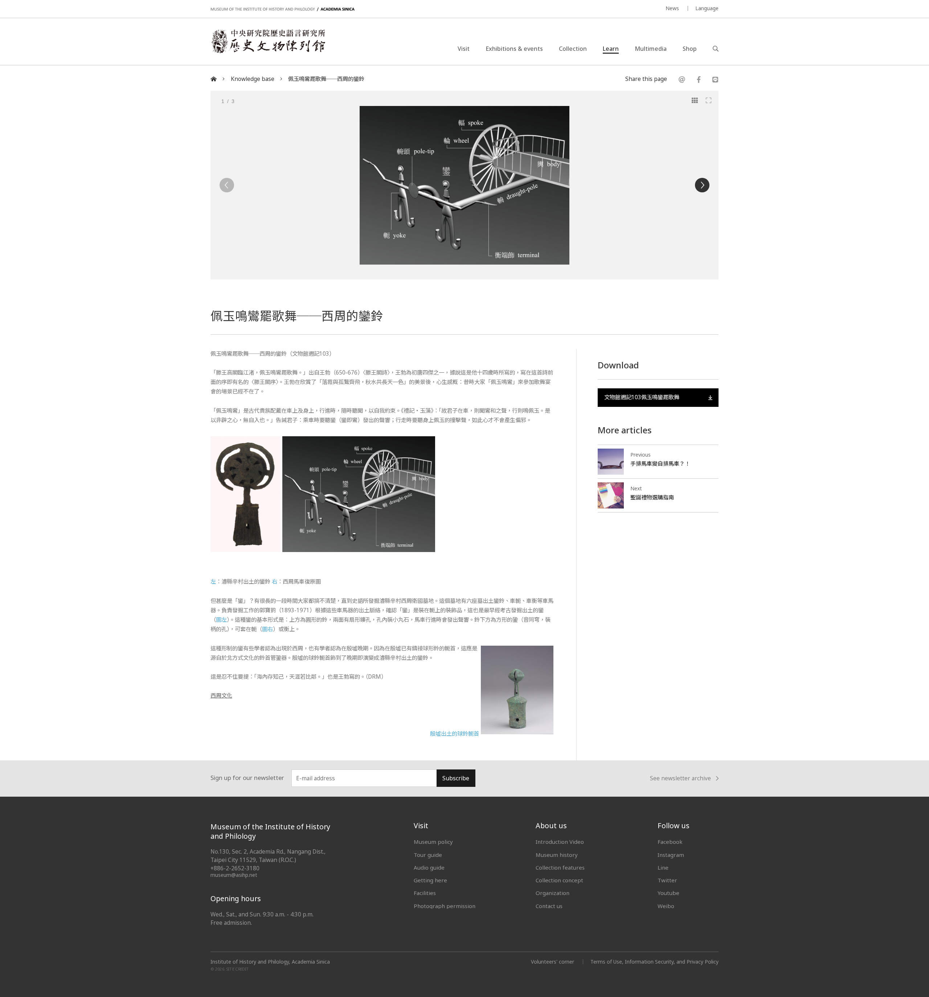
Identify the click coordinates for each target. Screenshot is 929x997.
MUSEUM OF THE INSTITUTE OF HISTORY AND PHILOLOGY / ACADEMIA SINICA (282, 9)
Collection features (560, 867)
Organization (552, 892)
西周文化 (221, 695)
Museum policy (433, 841)
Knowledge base (252, 79)
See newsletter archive (680, 778)
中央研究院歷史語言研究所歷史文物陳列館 (267, 41)
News (672, 8)
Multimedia (651, 49)
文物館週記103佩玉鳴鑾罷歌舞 (641, 397)
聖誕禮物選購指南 (652, 497)
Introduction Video (560, 841)
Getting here (430, 880)
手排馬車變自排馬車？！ (660, 463)
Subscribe (455, 778)
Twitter (667, 880)
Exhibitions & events (514, 49)
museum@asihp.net (233, 874)
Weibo (666, 906)
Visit (464, 49)
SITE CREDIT (237, 969)
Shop (690, 49)
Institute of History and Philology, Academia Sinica (270, 961)
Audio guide (429, 867)
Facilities (425, 892)
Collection (573, 49)
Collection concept (559, 880)
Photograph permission (444, 906)
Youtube (668, 892)
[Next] (702, 185)
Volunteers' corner (552, 961)
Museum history (557, 854)
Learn (611, 49)
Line (663, 867)
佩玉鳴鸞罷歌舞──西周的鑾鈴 (326, 79)
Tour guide (428, 854)
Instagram (671, 854)
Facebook (670, 841)
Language (707, 8)
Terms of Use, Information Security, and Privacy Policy (654, 961)
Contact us (549, 906)
